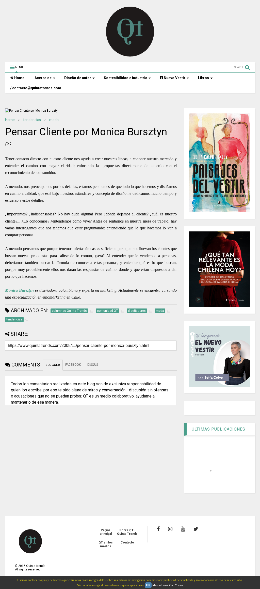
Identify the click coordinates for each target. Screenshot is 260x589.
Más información (162, 585)
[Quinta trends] (130, 56)
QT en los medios (106, 544)
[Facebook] (158, 529)
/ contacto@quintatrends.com (35, 88)
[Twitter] (195, 529)
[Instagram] (170, 529)
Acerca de (43, 78)
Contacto (127, 542)
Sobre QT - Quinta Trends (127, 532)
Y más (179, 585)
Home (18, 78)
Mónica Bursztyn (19, 290)
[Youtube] (183, 529)
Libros (203, 78)
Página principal (106, 532)
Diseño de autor (77, 78)
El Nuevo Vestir (172, 78)
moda (54, 120)
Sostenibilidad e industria (125, 78)
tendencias (32, 120)
